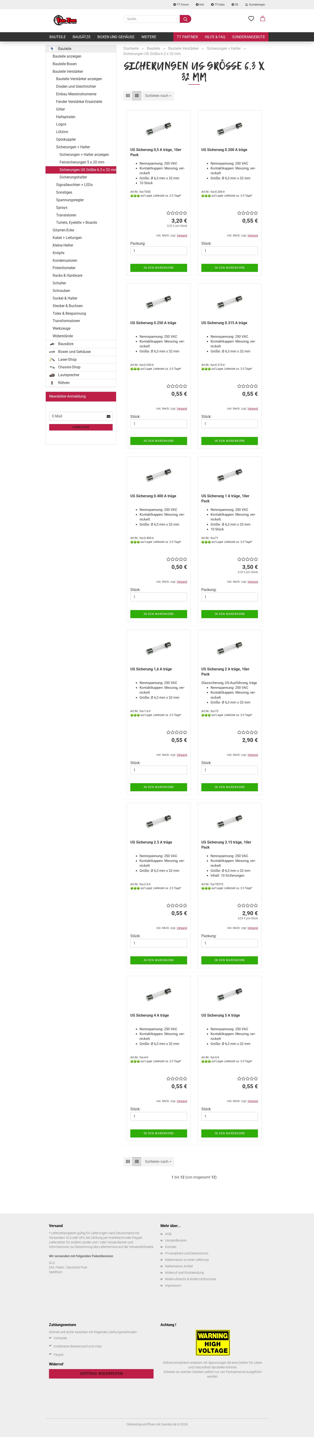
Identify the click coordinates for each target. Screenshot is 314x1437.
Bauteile (57, 37)
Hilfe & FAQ (215, 37)
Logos (61, 124)
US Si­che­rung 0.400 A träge (153, 496)
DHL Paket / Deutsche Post (68, 1267)
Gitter (60, 109)
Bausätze (82, 37)
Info (201, 4)
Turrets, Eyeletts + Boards (76, 222)
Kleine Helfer (63, 245)
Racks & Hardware (67, 275)
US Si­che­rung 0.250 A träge (153, 323)
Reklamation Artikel (179, 1266)
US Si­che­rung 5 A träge (220, 1015)
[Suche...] (185, 19)
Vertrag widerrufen (101, 1373)
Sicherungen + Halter (73, 147)
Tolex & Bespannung (69, 313)
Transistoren (66, 215)
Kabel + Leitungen (67, 238)
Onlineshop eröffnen (140, 1424)
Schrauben (61, 290)
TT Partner (187, 37)
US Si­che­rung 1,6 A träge (151, 669)
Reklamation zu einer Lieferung (187, 1260)
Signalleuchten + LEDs (74, 185)
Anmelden (81, 427)
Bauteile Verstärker (68, 71)
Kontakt (171, 1247)
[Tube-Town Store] (65, 20)
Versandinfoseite (141, 1247)
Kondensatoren (65, 260)
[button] (262, 19)
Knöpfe (58, 253)
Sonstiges (64, 192)
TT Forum (182, 4)
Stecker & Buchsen (68, 306)
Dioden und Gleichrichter (76, 86)
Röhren (63, 383)
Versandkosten (176, 1240)
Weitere (148, 37)
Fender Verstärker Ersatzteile (79, 101)
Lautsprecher (68, 375)
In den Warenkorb (159, 267)
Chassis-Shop (68, 367)
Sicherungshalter (73, 177)
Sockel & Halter (65, 298)
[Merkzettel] (251, 19)
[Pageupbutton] (301, 1430)
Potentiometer (64, 268)
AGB (168, 1234)
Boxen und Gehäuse (115, 37)
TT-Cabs (219, 4)
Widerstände (63, 336)
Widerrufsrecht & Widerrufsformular (190, 1279)
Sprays (61, 207)
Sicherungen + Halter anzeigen (84, 154)
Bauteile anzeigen (67, 56)
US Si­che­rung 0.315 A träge (224, 323)
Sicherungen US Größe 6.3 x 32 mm (88, 170)
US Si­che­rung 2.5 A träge (151, 842)
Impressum (173, 1285)
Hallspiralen (65, 117)
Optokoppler (66, 139)
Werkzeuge (61, 328)
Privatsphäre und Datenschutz (186, 1253)
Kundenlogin (256, 4)
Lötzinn (62, 132)
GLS (52, 1263)
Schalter (59, 283)
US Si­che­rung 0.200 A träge (224, 150)
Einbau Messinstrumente (76, 94)
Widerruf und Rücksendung (184, 1272)
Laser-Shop (67, 359)
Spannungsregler (70, 200)
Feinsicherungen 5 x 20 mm (82, 162)
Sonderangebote (248, 37)
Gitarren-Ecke (63, 230)
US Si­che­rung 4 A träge (149, 1015)
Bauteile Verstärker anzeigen (79, 79)
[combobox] (158, 96)
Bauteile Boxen (65, 64)
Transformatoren (66, 321)
